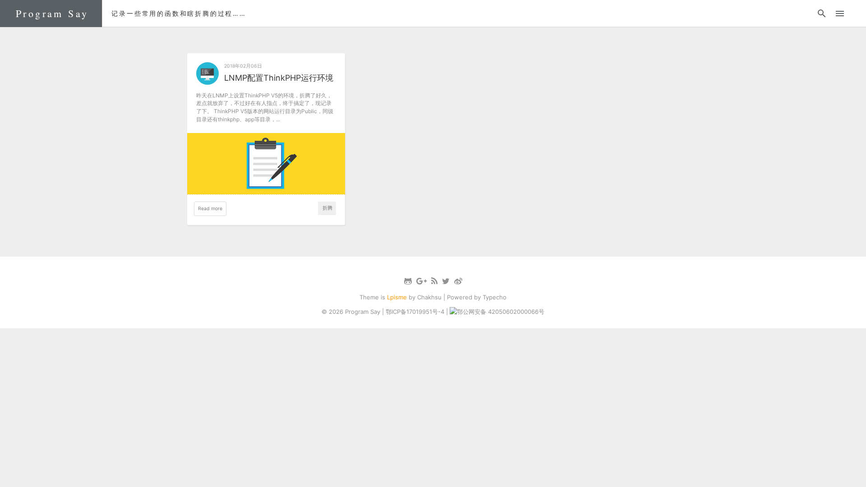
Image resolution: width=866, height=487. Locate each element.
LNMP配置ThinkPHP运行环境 (278, 78)
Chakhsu (429, 297)
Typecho (495, 297)
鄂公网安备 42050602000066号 (500, 311)
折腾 (327, 208)
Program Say (52, 13)
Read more (210, 208)
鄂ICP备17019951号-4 (415, 311)
